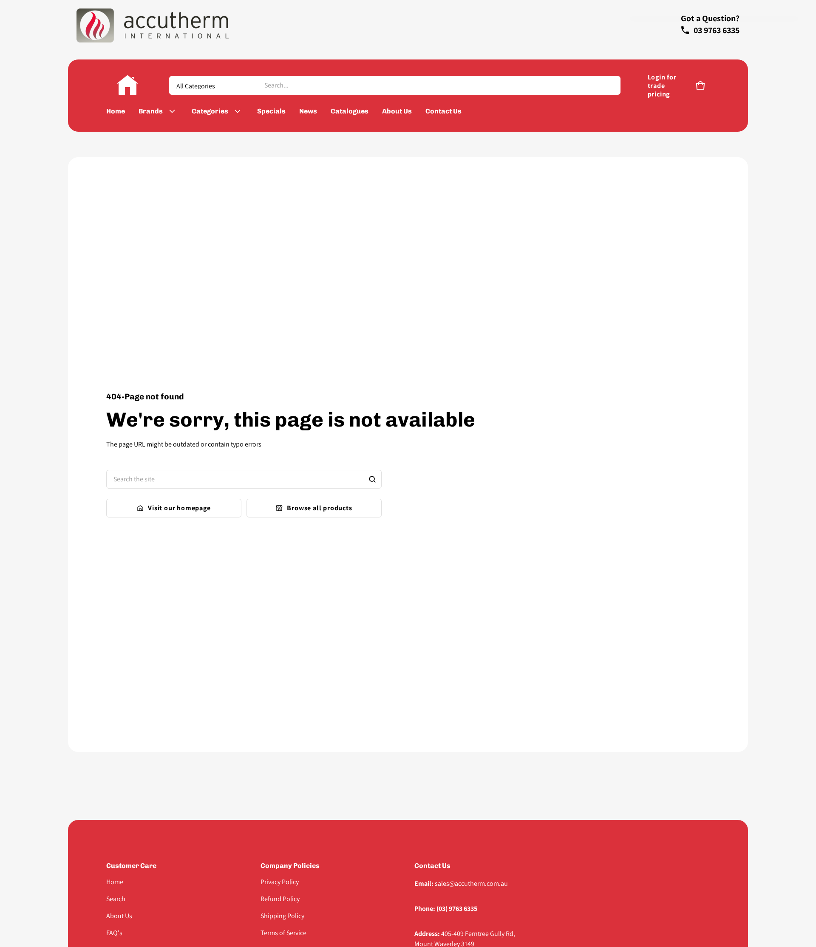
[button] (700, 85)
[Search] (372, 479)
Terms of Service (283, 932)
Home (114, 881)
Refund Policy (280, 898)
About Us (119, 915)
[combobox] (438, 85)
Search (115, 898)
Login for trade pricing (662, 86)
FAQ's (114, 932)
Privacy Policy (280, 881)
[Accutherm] (127, 85)
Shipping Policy (282, 915)
